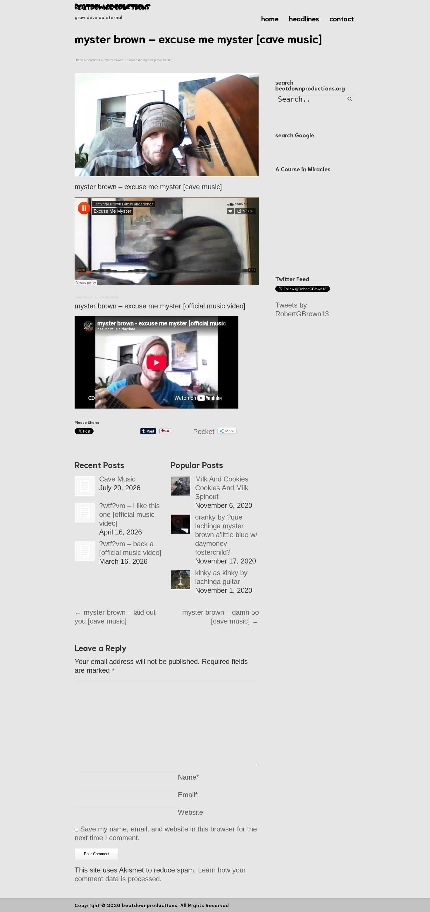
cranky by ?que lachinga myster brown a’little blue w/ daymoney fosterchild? (226, 534)
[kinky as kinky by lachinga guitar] (181, 580)
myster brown (83, 297)
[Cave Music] (85, 486)
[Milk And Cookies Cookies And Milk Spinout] (181, 486)
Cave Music (117, 479)
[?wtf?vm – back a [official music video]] (85, 551)
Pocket (203, 431)
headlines (304, 18)
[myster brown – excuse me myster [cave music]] (167, 125)
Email (188, 795)
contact (341, 18)
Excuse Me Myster (107, 297)
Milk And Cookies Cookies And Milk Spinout (221, 488)
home (270, 18)
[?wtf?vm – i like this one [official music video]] (85, 513)
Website (190, 812)
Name (188, 777)
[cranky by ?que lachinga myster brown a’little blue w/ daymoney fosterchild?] (181, 524)
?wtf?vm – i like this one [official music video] (129, 514)
